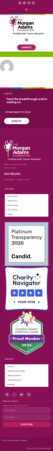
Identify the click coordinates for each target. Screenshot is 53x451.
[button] (26, 9)
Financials (11, 384)
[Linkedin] (33, 2)
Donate (10, 366)
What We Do (12, 201)
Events (10, 214)
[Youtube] (28, 2)
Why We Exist (12, 196)
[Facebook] (19, 2)
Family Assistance (14, 375)
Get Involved (12, 210)
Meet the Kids (12, 205)
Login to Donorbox (14, 380)
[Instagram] (24, 2)
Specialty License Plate (16, 371)
